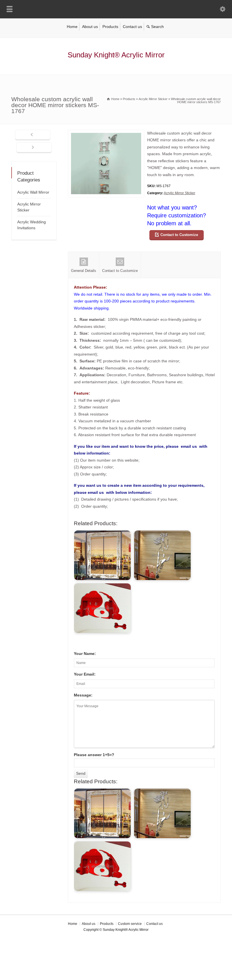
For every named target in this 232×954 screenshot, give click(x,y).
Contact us (132, 26)
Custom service (130, 924)
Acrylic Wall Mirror (33, 192)
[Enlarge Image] (106, 133)
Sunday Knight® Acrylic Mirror (116, 55)
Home (72, 26)
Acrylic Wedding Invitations (31, 225)
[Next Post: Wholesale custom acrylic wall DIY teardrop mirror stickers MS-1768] (34, 147)
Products (110, 26)
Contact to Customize (179, 235)
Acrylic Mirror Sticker (179, 193)
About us (90, 26)
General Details (83, 271)
